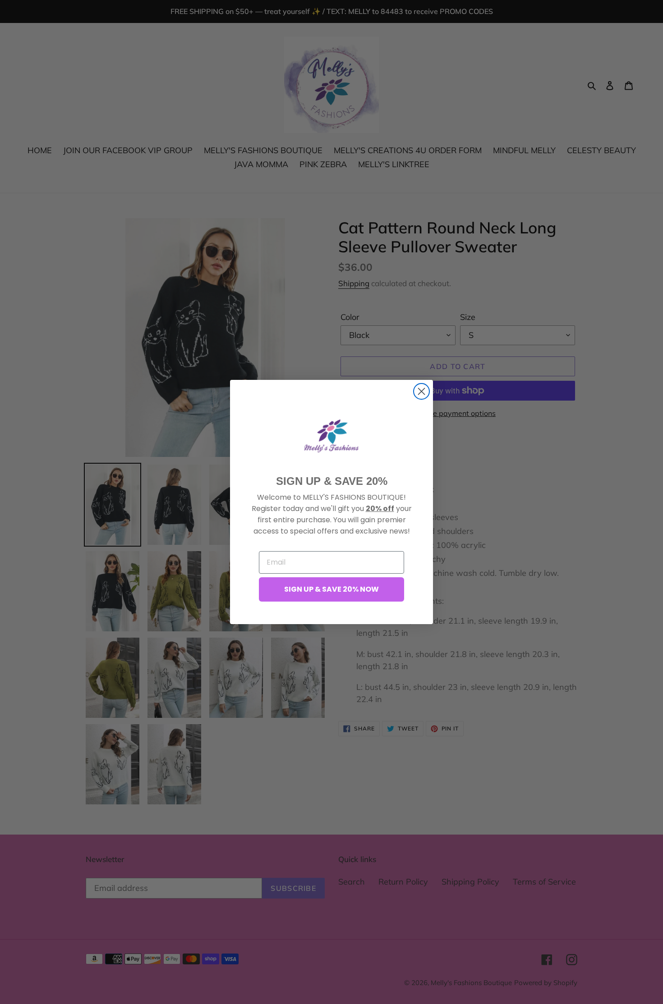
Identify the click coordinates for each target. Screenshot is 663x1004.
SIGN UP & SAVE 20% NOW (331, 589)
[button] (331, 436)
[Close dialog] (421, 391)
